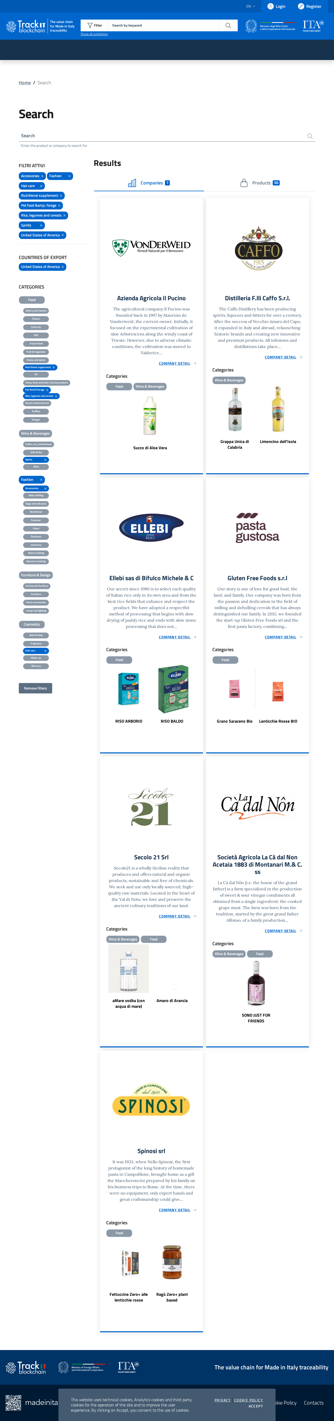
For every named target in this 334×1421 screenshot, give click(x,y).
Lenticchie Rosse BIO (278, 721)
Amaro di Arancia (172, 1000)
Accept (256, 1406)
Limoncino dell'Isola (278, 441)
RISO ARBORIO (128, 721)
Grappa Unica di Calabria (234, 444)
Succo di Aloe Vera (150, 448)
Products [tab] (265, 182)
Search (28, 135)
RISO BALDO (172, 721)
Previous (102, 697)
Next (200, 697)
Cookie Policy (248, 1400)
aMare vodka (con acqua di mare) (128, 1003)
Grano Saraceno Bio (235, 721)
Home (25, 82)
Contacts (314, 1403)
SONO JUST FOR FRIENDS (256, 1018)
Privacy (222, 1400)
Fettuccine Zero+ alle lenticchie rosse (129, 1297)
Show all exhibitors (94, 34)
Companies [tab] (154, 182)
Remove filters (35, 688)
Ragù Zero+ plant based (172, 1297)
